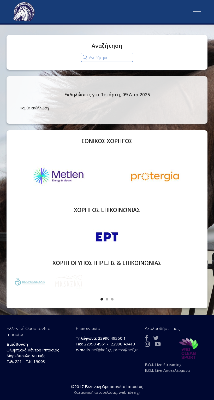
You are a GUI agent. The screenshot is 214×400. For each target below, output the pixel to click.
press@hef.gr (126, 349)
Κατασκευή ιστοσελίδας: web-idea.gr (107, 392)
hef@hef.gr (101, 349)
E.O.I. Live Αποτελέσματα (167, 370)
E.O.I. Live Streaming (163, 364)
